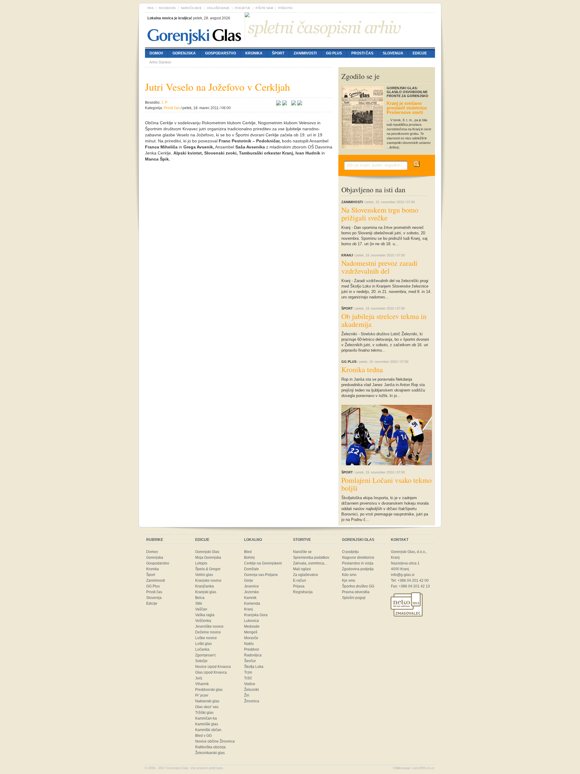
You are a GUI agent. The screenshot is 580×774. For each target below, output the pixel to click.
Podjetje (242, 8)
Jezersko (251, 592)
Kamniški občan (208, 730)
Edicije (420, 53)
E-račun (299, 580)
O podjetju (350, 552)
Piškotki (285, 8)
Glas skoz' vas (206, 707)
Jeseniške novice (209, 626)
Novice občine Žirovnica (215, 741)
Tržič (248, 678)
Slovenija (393, 53)
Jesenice (251, 586)
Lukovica (251, 621)
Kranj (248, 609)
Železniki (251, 690)
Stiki (198, 603)
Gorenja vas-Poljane (261, 575)
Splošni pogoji (354, 598)
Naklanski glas (207, 701)
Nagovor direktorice (358, 557)
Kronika (254, 53)
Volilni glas (204, 575)
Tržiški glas (204, 713)
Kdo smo (349, 575)
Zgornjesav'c (205, 655)
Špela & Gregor (208, 569)
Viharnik (202, 684)
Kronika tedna (362, 369)
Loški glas (203, 644)
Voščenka (203, 621)
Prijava (298, 586)
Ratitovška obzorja (210, 747)
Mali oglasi (302, 569)
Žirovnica (251, 701)
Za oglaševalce (305, 575)
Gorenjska (184, 53)
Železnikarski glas (210, 753)
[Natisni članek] (299, 103)
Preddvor (251, 649)
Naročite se (302, 552)
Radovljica (253, 655)
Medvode (251, 626)
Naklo (249, 644)
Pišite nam (264, 8)
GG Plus (334, 53)
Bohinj (249, 557)
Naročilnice (191, 8)
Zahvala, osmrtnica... (310, 563)
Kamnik (250, 598)
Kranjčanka (204, 586)
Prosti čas (362, 53)
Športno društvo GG (358, 586)
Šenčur (250, 661)
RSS (150, 8)
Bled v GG (203, 735)
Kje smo (348, 580)
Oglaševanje (218, 8)
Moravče (251, 638)
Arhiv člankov (160, 62)
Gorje (248, 580)
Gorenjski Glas (207, 552)
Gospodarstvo (220, 53)
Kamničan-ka (206, 718)
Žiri (246, 695)
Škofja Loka (253, 667)
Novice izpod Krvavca (213, 667)
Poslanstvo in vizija (357, 563)
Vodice (249, 684)
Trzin (248, 672)
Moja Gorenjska (208, 557)
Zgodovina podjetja (358, 569)
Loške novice (206, 638)
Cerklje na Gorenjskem (263, 563)
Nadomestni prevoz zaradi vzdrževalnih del (379, 267)
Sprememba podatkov (311, 557)
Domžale (251, 569)
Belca (200, 598)
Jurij (198, 678)
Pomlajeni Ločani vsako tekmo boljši (386, 484)
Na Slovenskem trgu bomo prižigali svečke (379, 214)
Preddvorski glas (209, 690)
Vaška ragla (204, 615)
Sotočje (201, 661)
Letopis (201, 563)
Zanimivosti (305, 53)
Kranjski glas (205, 592)
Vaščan (201, 609)
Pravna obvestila (355, 592)
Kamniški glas (206, 724)
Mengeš (250, 632)
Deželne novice (208, 632)
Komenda (252, 603)
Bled (248, 552)
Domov (156, 53)
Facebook (167, 8)
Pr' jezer (201, 695)
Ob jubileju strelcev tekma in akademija (384, 320)
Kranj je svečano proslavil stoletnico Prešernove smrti (407, 108)
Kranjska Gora (256, 615)
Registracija (303, 592)
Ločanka (202, 649)
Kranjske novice (208, 580)
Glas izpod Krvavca (211, 672)
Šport (278, 53)
